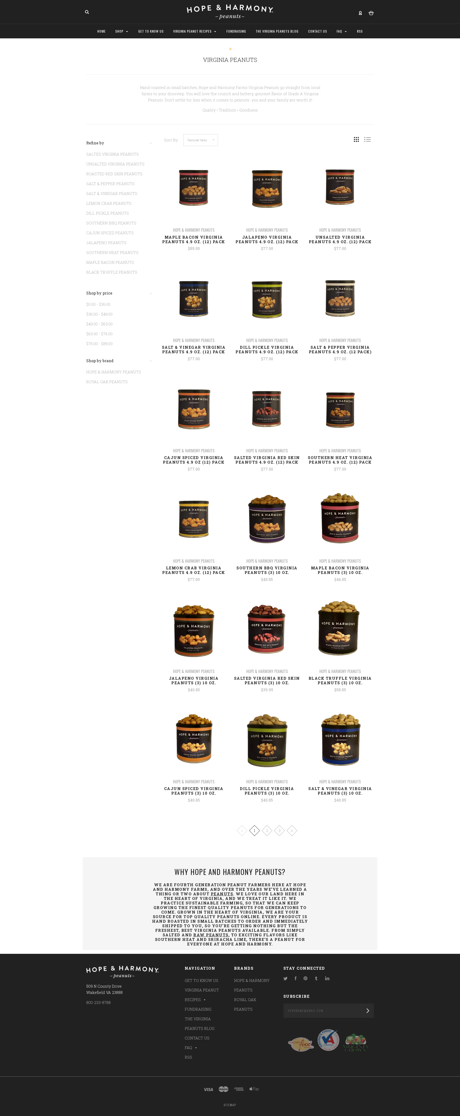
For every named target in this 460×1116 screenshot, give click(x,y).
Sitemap (230, 1105)
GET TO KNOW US (201, 980)
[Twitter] (285, 978)
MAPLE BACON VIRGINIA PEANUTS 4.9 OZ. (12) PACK (193, 239)
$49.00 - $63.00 (99, 323)
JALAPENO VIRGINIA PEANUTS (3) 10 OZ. (194, 680)
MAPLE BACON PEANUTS (110, 262)
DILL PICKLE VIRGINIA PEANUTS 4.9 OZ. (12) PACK (267, 349)
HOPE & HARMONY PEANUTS (113, 371)
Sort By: (171, 139)
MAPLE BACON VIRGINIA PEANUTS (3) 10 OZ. (340, 570)
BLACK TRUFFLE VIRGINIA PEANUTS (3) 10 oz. (340, 680)
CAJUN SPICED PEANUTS (110, 232)
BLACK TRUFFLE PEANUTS (111, 272)
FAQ (189, 1047)
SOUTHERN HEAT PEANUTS (112, 252)
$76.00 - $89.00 (99, 343)
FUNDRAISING (198, 1009)
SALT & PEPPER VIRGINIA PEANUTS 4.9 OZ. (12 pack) (340, 349)
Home (101, 31)
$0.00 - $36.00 (98, 304)
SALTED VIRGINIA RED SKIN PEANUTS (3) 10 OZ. (267, 680)
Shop (119, 31)
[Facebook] (296, 978)
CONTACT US (197, 1037)
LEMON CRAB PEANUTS (109, 203)
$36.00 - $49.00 (99, 314)
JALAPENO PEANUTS (106, 242)
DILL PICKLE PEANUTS (107, 213)
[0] (371, 12)
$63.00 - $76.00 (99, 333)
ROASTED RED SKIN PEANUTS (114, 173)
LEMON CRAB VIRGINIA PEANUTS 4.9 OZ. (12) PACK (193, 570)
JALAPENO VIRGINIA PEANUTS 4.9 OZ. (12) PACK (267, 239)
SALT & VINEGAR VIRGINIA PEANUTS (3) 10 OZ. (340, 791)
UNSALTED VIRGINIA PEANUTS (115, 163)
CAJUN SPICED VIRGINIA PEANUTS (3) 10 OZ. (194, 791)
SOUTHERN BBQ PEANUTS (111, 222)
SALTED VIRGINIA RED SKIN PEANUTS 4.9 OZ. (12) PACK (267, 460)
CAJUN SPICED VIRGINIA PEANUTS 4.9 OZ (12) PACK (193, 460)
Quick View (193, 196)
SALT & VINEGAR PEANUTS (111, 193)
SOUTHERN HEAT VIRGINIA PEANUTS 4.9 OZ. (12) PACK (340, 460)
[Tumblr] (316, 978)
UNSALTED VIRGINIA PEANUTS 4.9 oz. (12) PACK (340, 239)
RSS (188, 1057)
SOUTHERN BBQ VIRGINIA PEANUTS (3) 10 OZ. (267, 570)
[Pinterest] (305, 978)
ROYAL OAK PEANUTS (107, 381)
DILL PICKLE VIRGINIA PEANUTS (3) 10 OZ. (267, 791)
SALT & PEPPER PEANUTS (110, 183)
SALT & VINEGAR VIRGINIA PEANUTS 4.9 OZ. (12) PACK (194, 349)
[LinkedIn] (327, 978)
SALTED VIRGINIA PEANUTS (112, 154)
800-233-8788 (98, 1002)
